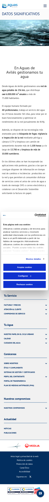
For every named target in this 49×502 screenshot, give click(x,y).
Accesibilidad (24, 471)
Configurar (23, 276)
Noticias (7, 428)
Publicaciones (10, 433)
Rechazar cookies (24, 284)
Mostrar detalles (33, 259)
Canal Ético (24, 468)
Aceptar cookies (24, 267)
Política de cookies (24, 460)
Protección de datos (24, 464)
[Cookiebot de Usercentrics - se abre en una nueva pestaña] (35, 215)
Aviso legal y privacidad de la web (24, 456)
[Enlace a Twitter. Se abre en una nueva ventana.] (30, 476)
